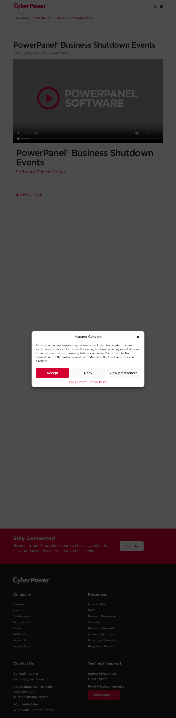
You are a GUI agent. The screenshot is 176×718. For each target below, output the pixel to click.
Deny (88, 373)
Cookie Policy (78, 381)
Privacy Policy (98, 381)
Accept (52, 373)
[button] (138, 337)
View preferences (123, 373)
